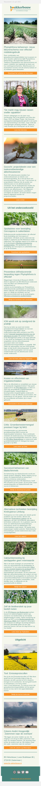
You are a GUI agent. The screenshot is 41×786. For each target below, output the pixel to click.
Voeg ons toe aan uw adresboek (21, 778)
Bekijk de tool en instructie (20, 694)
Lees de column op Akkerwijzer (20, 748)
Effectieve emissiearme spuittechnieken (17, 296)
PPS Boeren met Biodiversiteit (18, 612)
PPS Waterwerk (21, 387)
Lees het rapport (20, 536)
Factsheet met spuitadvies (20, 252)
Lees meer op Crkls (20, 446)
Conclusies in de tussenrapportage (20, 404)
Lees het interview (20, 130)
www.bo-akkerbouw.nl (13, 763)
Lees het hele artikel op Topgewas (20, 359)
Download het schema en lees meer (20, 73)
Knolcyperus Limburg (19, 518)
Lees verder (20, 200)
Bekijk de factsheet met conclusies (20, 299)
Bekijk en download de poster (20, 490)
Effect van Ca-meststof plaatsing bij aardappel (19, 568)
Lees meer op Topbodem (20, 632)
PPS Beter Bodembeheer (15, 439)
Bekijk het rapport (20, 587)
